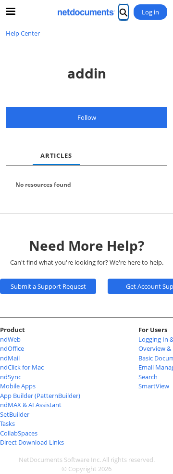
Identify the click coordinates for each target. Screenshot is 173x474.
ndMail (10, 358)
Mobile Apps (18, 386)
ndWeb (10, 339)
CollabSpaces (18, 433)
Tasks (7, 423)
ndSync (10, 376)
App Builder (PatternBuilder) (40, 395)
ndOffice (12, 348)
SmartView (153, 386)
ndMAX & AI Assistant (31, 404)
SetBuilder (14, 414)
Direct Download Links (32, 442)
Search (148, 376)
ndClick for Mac (22, 367)
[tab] (13, 148)
